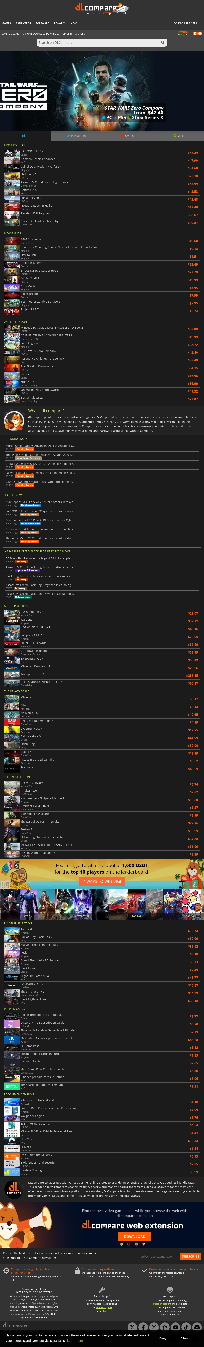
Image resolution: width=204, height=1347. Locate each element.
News (73, 23)
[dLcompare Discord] (196, 1327)
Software (42, 23)
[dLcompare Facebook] (142, 1327)
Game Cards (23, 23)
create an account (162, 1303)
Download (134, 1236)
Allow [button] (184, 1338)
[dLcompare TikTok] (185, 1327)
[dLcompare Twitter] (131, 1327)
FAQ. (105, 1310)
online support (104, 1307)
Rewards (60, 23)
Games (6, 23)
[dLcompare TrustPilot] (164, 1327)
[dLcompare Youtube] (174, 1327)
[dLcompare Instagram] (153, 1327)
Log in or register (184, 23)
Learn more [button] (75, 1340)
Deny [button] (162, 1338)
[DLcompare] (16, 1324)
